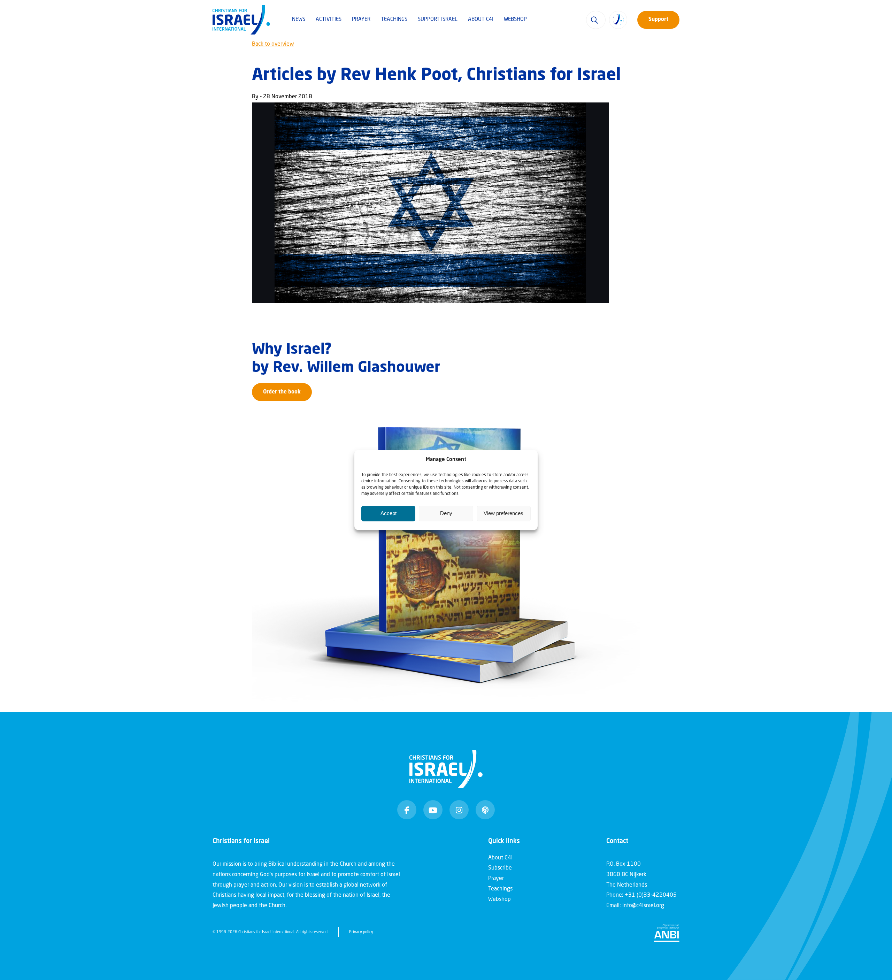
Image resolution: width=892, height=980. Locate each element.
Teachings (394, 19)
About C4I (480, 19)
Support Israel (437, 19)
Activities (328, 19)
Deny (446, 513)
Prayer (361, 19)
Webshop (515, 19)
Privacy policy (361, 932)
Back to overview (273, 44)
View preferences (503, 513)
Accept (388, 513)
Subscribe (500, 868)
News (298, 19)
